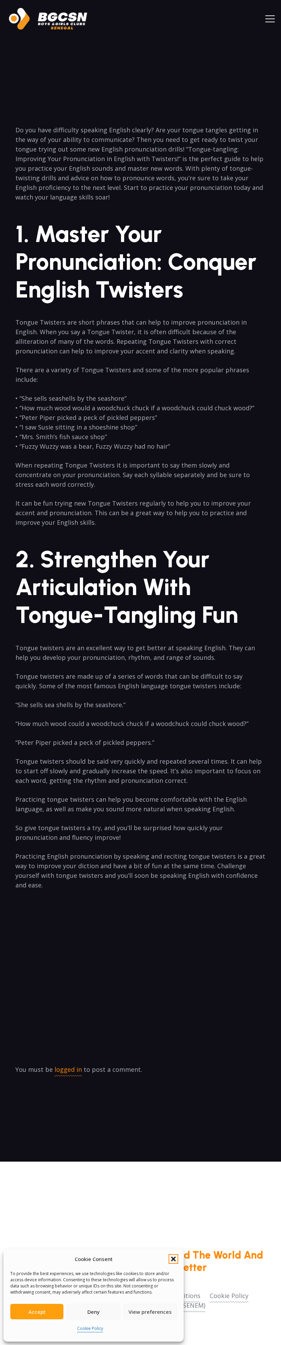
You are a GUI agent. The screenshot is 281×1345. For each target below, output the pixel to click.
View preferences (150, 1311)
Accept (37, 1311)
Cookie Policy (90, 1328)
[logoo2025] (52, 19)
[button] (173, 1259)
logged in (68, 1069)
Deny (93, 1311)
